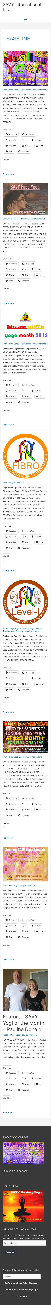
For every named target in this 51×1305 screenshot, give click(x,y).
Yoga (16, 90)
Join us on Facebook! (15, 1171)
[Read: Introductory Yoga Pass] (25, 68)
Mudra (5, 628)
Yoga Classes (25, 90)
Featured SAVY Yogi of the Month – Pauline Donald (23, 1023)
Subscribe (9, 1252)
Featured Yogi (9, 1035)
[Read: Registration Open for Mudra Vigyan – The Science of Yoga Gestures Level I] (25, 602)
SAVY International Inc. (22, 7)
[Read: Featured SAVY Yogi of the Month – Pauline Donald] (25, 989)
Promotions (8, 90)
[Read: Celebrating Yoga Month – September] (25, 326)
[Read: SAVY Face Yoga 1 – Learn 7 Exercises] (25, 199)
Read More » (8, 174)
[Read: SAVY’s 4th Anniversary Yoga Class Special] (25, 737)
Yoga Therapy (17, 631)
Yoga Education (22, 628)
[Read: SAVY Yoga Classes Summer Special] (25, 864)
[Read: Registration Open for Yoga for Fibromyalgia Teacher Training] (25, 456)
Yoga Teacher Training (18, 219)
